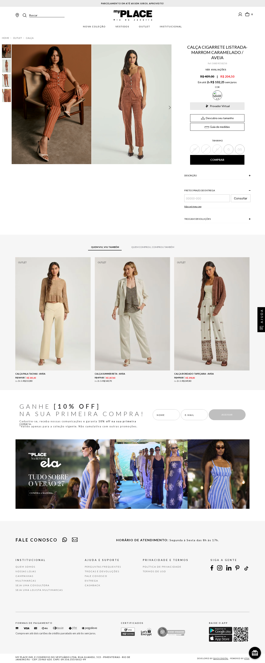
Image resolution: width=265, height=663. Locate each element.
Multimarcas (26, 580)
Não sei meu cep (192, 206)
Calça (30, 38)
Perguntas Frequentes (103, 566)
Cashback (92, 585)
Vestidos (122, 26)
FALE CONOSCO (96, 576)
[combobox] (43, 15)
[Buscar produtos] (25, 15)
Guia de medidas (220, 126)
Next (170, 107)
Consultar (240, 198)
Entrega (91, 580)
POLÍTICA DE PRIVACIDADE (162, 566)
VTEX (246, 658)
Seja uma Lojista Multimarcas (39, 590)
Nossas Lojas (26, 571)
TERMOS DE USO (154, 571)
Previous (13, 107)
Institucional (171, 26)
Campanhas (24, 576)
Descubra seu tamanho (220, 118)
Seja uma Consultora (32, 585)
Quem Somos (25, 566)
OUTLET (17, 38)
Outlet (144, 26)
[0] (247, 14)
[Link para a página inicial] (5, 38)
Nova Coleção (94, 26)
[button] (195, 149)
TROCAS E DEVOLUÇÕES (102, 571)
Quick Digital (220, 658)
